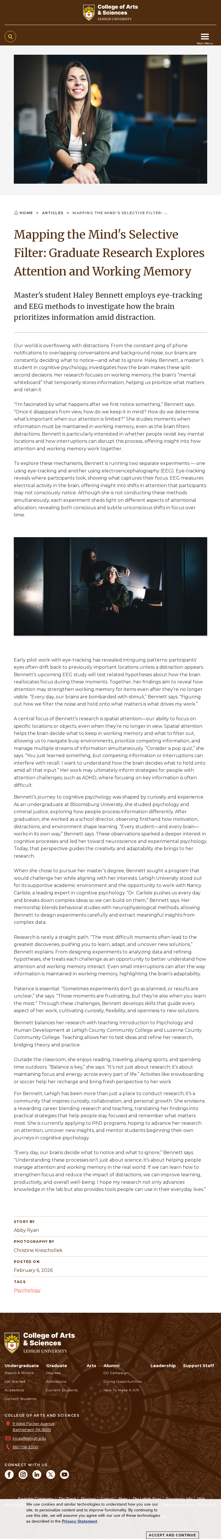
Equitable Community (36, 1499)
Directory (88, 1499)
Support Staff (198, 1365)
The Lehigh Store (147, 1499)
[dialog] (110, 1519)
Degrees (53, 1373)
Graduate (56, 1365)
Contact (107, 1499)
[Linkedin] (36, 1477)
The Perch (67, 1499)
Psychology (27, 1290)
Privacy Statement (79, 1521)
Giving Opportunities (123, 1382)
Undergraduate (22, 1365)
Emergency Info (179, 1499)
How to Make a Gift (121, 1390)
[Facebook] (9, 1477)
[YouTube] (64, 1477)
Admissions (56, 1382)
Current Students (21, 1399)
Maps (123, 1499)
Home (27, 213)
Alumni (111, 1365)
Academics (14, 1390)
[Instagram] (23, 1477)
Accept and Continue (172, 1535)
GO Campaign (116, 1373)
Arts (91, 1365)
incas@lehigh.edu (29, 1438)
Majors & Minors (19, 1373)
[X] (50, 1477)
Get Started (15, 1382)
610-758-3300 (25, 1447)
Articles (53, 213)
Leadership (163, 1365)
